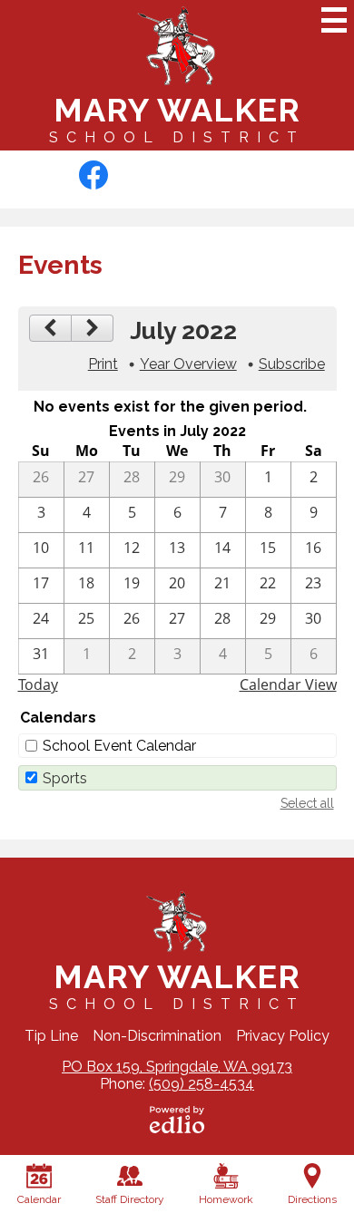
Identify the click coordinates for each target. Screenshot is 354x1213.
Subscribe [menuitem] (292, 364)
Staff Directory (129, 1199)
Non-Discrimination (157, 1035)
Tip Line (51, 1035)
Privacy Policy (282, 1035)
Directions (312, 1199)
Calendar (39, 1199)
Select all (307, 803)
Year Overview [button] (188, 364)
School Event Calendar (119, 745)
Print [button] (103, 364)
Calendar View (288, 684)
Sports (65, 778)
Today (38, 684)
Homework (226, 1199)
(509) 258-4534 (201, 1083)
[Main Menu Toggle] (334, 20)
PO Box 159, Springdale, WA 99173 (177, 1066)
